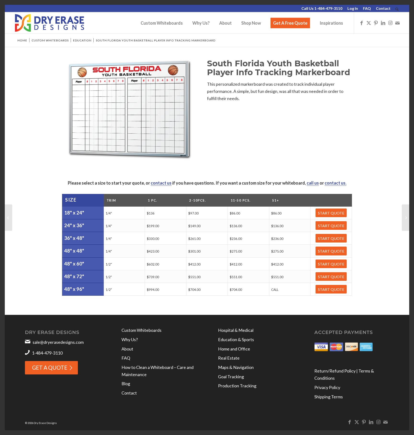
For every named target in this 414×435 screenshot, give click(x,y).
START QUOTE (331, 213)
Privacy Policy (327, 387)
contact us (161, 183)
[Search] (396, 9)
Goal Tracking (231, 376)
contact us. (335, 183)
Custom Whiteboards (141, 330)
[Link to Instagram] (390, 22)
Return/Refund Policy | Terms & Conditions (344, 374)
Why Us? (129, 339)
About (127, 348)
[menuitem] (322, 8)
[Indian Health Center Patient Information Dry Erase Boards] (405, 217)
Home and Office (234, 348)
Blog (125, 383)
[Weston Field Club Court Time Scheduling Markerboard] (8, 217)
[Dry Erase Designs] (49, 23)
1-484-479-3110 (47, 353)
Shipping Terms (328, 396)
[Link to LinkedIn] (383, 22)
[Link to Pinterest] (376, 22)
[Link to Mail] (397, 22)
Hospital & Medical (235, 330)
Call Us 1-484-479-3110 (321, 8)
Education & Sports (236, 339)
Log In (352, 8)
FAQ (367, 8)
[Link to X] (368, 22)
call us (313, 183)
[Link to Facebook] (361, 22)
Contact (383, 8)
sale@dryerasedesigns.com (58, 342)
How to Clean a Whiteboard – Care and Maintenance (157, 371)
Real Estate (229, 358)
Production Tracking (237, 385)
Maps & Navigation (236, 367)
